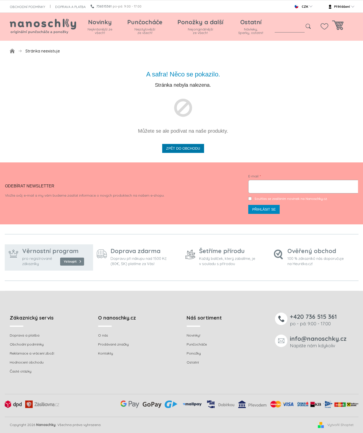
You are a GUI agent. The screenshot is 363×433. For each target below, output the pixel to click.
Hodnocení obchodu (27, 362)
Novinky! (193, 335)
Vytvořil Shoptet (340, 425)
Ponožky (194, 353)
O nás (103, 335)
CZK (305, 6)
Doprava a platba (24, 335)
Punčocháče (197, 344)
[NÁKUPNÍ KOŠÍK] (338, 26)
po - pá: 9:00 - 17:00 (313, 320)
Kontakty (105, 353)
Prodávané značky (113, 344)
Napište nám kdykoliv (318, 342)
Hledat (308, 26)
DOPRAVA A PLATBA (70, 7)
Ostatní (193, 362)
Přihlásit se (264, 209)
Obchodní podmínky (27, 344)
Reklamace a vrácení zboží (32, 353)
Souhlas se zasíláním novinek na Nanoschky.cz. (291, 199)
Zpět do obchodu (183, 148)
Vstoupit (70, 261)
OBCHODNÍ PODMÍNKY (27, 7)
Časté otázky (20, 371)
